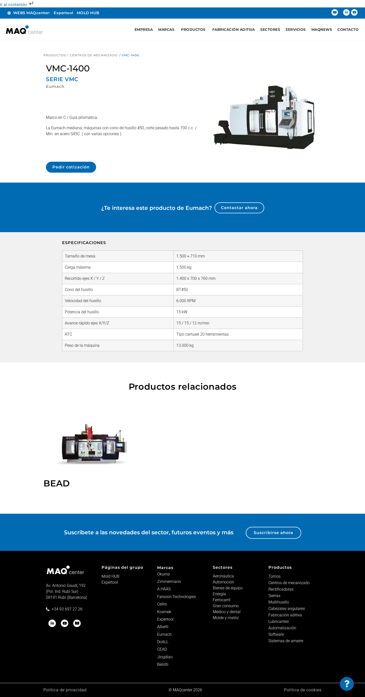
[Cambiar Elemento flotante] (347, 684)
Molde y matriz (226, 617)
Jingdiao (165, 657)
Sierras (274, 595)
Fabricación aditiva (285, 615)
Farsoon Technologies (176, 596)
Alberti (162, 626)
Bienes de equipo (228, 588)
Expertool (110, 582)
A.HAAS (164, 589)
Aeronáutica (223, 576)
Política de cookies (303, 690)
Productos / (55, 55)
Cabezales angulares (286, 608)
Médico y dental (227, 611)
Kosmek (164, 611)
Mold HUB (110, 576)
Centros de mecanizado (94, 55)
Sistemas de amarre (285, 640)
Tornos (274, 576)
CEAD (162, 649)
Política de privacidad (65, 690)
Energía (219, 594)
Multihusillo (278, 602)
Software (276, 634)
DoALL (162, 641)
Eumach (164, 634)
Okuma (163, 574)
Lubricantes (278, 621)
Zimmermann (169, 581)
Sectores (222, 567)
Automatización (282, 628)
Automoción (223, 582)
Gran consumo (226, 605)
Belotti (162, 664)
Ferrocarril (221, 600)
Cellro (162, 604)
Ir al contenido (14, 4)
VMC (71, 79)
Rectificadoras (280, 589)
